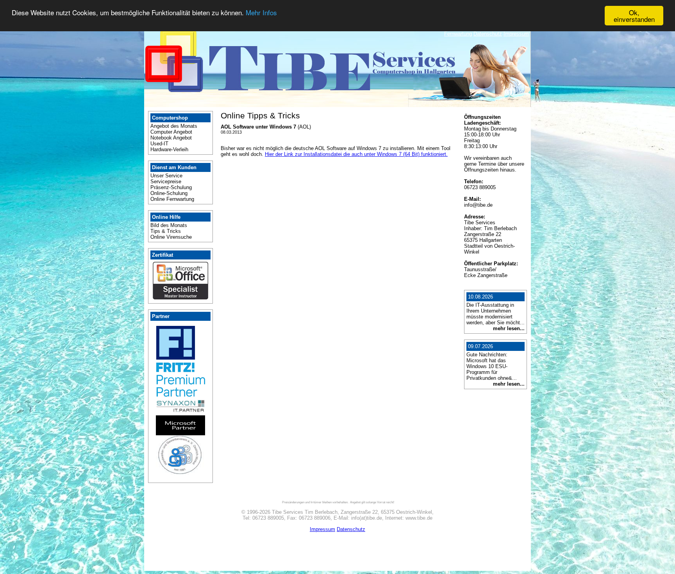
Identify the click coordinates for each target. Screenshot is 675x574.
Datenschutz (487, 34)
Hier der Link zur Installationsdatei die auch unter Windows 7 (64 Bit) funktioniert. (356, 154)
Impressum (516, 34)
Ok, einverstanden (634, 15)
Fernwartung (458, 34)
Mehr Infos (261, 13)
